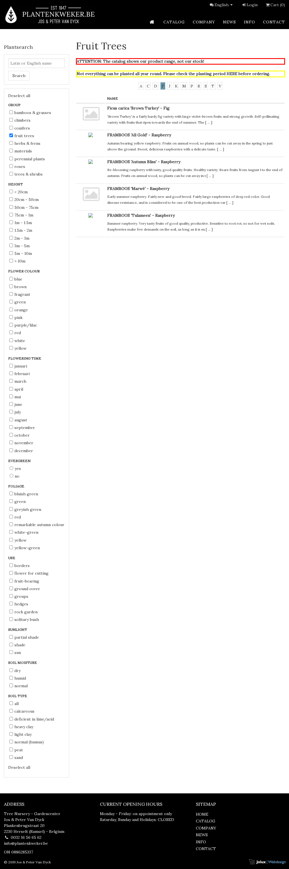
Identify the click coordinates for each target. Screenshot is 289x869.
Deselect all (19, 95)
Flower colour (24, 271)
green (20, 302)
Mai (17, 396)
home (202, 814)
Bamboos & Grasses (32, 112)
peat (18, 749)
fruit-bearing (26, 581)
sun (17, 652)
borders (22, 565)
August (20, 420)
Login (252, 4)
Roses (19, 166)
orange (21, 309)
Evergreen (19, 461)
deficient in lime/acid (34, 719)
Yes (18, 468)
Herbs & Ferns (27, 143)
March (20, 381)
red (17, 332)
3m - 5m (22, 245)
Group (14, 105)
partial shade (26, 637)
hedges (21, 604)
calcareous (24, 711)
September (24, 427)
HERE (232, 73)
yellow (20, 348)
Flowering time (25, 358)
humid (20, 678)
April (18, 389)
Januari (20, 366)
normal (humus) (29, 742)
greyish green (27, 509)
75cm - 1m (23, 215)
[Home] (49, 14)
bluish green (26, 493)
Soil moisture (23, 662)
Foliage (16, 486)
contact (274, 22)
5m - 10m (23, 253)
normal (21, 685)
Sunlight (18, 629)
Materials (23, 151)
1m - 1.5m (23, 222)
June (18, 404)
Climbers (22, 120)
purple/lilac (25, 325)
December (23, 450)
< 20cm (21, 191)
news (229, 22)
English (221, 4)
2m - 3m (21, 238)
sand (18, 757)
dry (17, 670)
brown (20, 286)
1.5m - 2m (23, 230)
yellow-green (27, 547)
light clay (23, 734)
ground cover (27, 588)
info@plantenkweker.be (26, 843)
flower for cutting (31, 573)
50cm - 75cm (26, 207)
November (23, 442)
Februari (22, 373)
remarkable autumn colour (39, 524)
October (22, 435)
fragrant (22, 294)
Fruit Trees (24, 135)
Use (12, 558)
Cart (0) (277, 4)
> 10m (19, 261)
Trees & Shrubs (28, 174)
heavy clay (23, 726)
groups (21, 596)
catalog (174, 22)
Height (16, 184)
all (16, 703)
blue (18, 279)
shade (19, 644)
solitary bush (26, 619)
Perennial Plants (29, 158)
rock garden (26, 611)
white (19, 340)
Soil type (18, 696)
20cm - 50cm (26, 199)
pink (18, 317)
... (209, 122)
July (17, 412)
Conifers (22, 128)
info (249, 22)
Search (18, 75)
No (17, 476)
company (204, 22)
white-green (26, 532)
